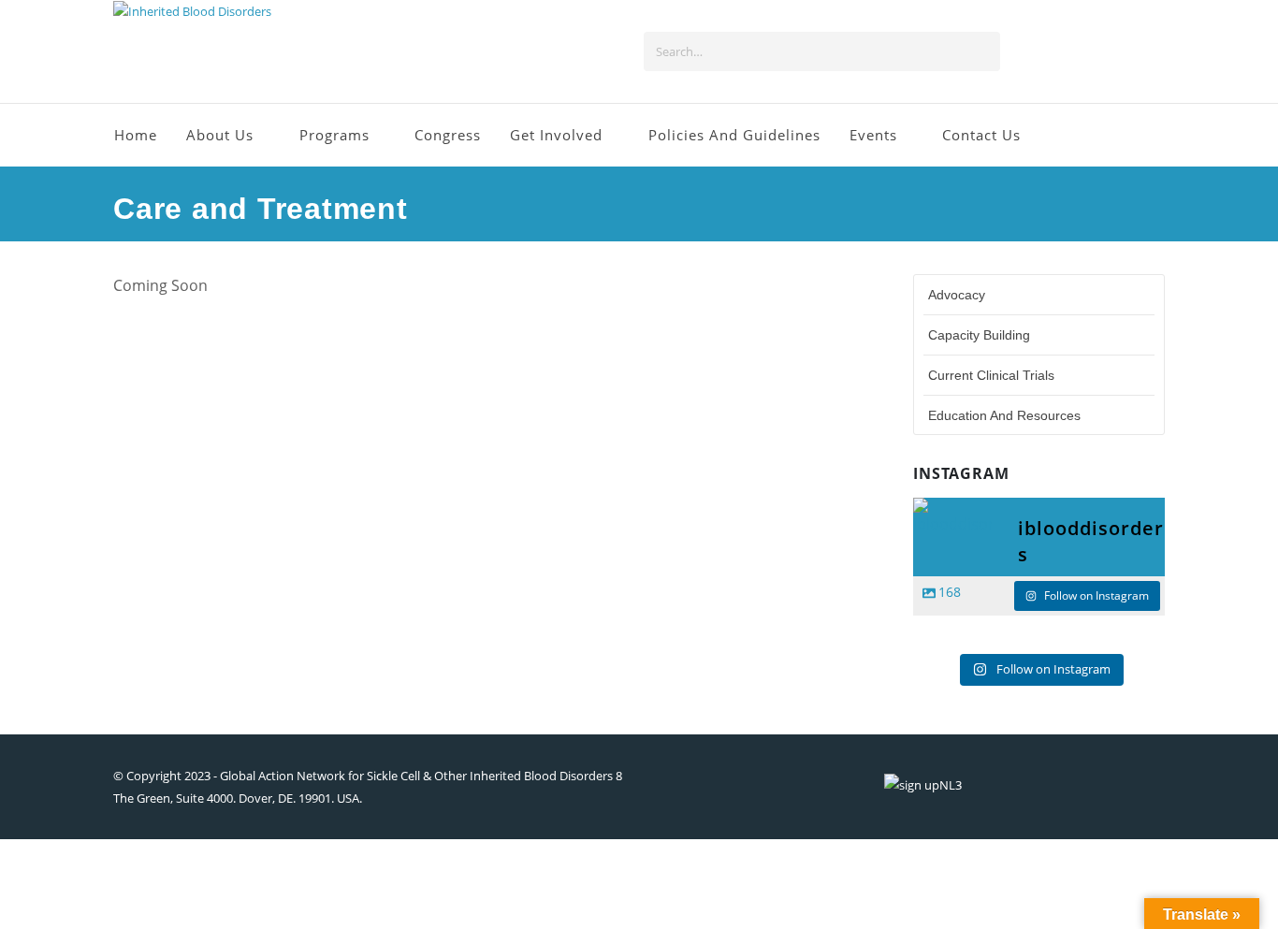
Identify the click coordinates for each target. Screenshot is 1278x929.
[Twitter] (1058, 51)
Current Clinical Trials (991, 375)
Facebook (980, 785)
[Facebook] (1027, 51)
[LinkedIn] (1151, 51)
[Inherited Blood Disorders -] (192, 11)
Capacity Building (979, 334)
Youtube (1065, 785)
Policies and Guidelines (734, 134)
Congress (447, 134)
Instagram (1107, 785)
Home (135, 134)
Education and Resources (1004, 415)
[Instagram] (1120, 51)
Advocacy (956, 294)
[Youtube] (1089, 51)
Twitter (1023, 785)
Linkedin (1149, 785)
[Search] (982, 51)
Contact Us (981, 134)
